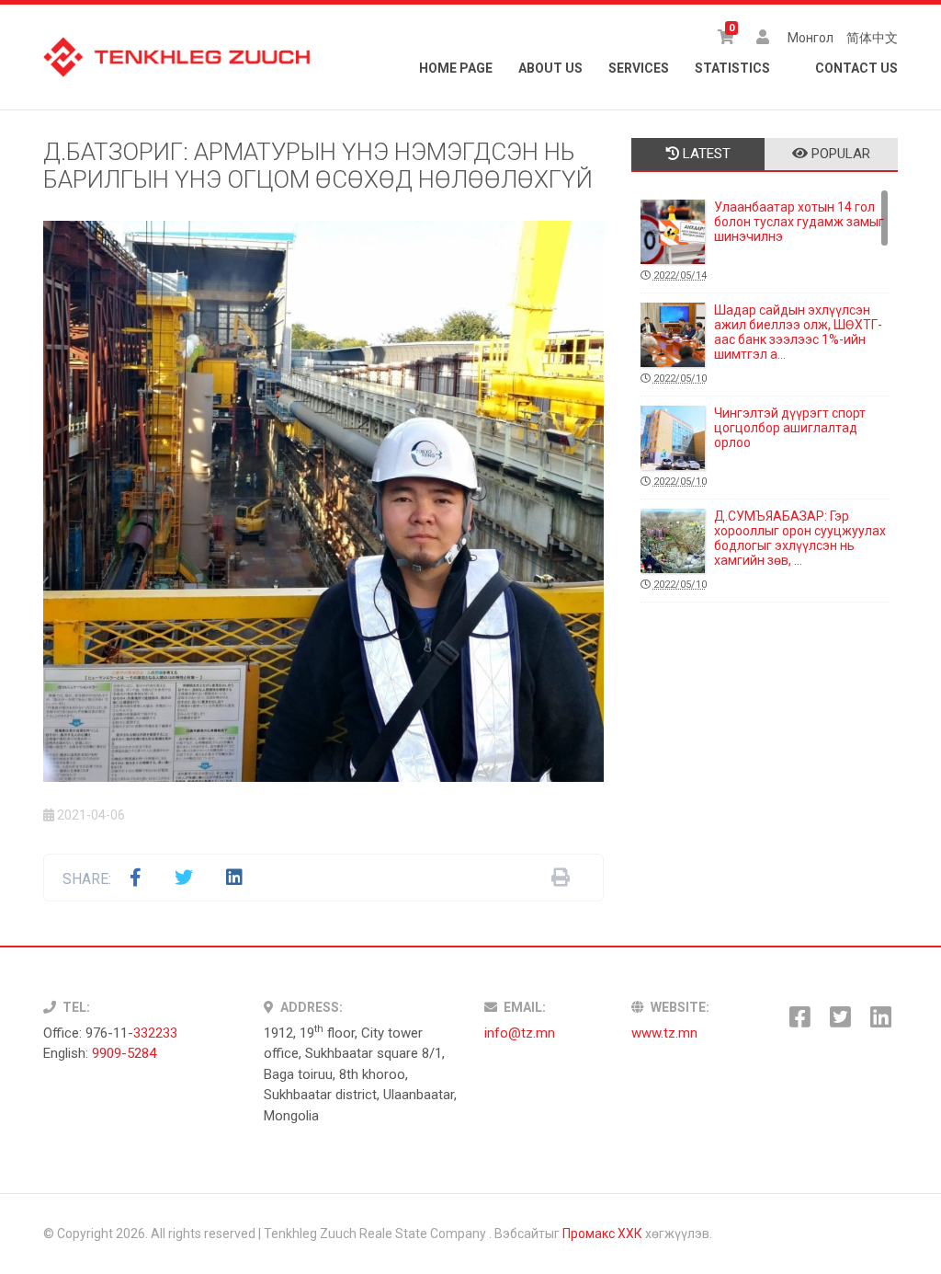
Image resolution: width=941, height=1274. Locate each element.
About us (550, 68)
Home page (456, 68)
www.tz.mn (664, 1033)
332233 (155, 1033)
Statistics (732, 68)
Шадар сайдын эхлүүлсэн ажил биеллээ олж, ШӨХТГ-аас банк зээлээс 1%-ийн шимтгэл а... (767, 343)
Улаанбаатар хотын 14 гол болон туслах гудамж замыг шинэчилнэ (768, 240)
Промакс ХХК (602, 1233)
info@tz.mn (519, 1033)
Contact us (856, 68)
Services (638, 68)
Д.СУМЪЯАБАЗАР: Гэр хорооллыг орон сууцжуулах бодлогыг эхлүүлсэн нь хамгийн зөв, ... (769, 550)
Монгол (810, 37)
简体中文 (872, 37)
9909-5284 (124, 1053)
